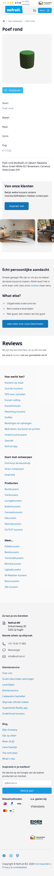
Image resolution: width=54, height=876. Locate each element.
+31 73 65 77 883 (17, 643)
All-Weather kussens (16, 575)
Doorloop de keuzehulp (17, 463)
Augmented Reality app (15, 707)
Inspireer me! (16, 206)
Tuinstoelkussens (14, 558)
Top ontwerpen (15, 21)
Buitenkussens (13, 506)
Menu (42, 10)
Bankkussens (12, 552)
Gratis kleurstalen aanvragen (18, 678)
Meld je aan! (27, 790)
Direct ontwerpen (14, 468)
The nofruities (10, 753)
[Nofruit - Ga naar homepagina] (14, 9)
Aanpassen (15, 90)
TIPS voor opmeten (15, 394)
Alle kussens (11, 586)
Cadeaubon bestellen (13, 696)
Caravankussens (13, 512)
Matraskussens (13, 523)
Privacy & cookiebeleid (14, 867)
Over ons (7, 673)
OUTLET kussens (14, 529)
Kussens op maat (14, 382)
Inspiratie (10, 474)
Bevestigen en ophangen (18, 423)
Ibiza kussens (12, 581)
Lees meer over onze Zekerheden (25, 323)
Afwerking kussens (15, 411)
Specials (9, 440)
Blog (4, 724)
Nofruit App (11, 446)
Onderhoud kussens (16, 434)
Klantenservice (10, 690)
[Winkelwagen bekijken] (34, 10)
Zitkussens (10, 518)
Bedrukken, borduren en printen (22, 429)
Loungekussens (13, 500)
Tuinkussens (11, 495)
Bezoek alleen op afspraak (17, 635)
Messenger (14, 650)
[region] (27, 235)
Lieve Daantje (9, 747)
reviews (34, 285)
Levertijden (8, 684)
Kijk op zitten (9, 735)
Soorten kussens (14, 388)
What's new (8, 758)
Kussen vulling (12, 400)
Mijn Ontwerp (9, 729)
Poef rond (30, 21)
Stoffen (9, 417)
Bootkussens (12, 489)
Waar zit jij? (8, 741)
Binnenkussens (13, 563)
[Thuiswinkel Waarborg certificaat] (45, 3)
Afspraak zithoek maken (15, 702)
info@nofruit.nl (16, 656)
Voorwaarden (42, 863)
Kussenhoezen (13, 405)
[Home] (3, 21)
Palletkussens (12, 546)
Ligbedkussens (13, 569)
